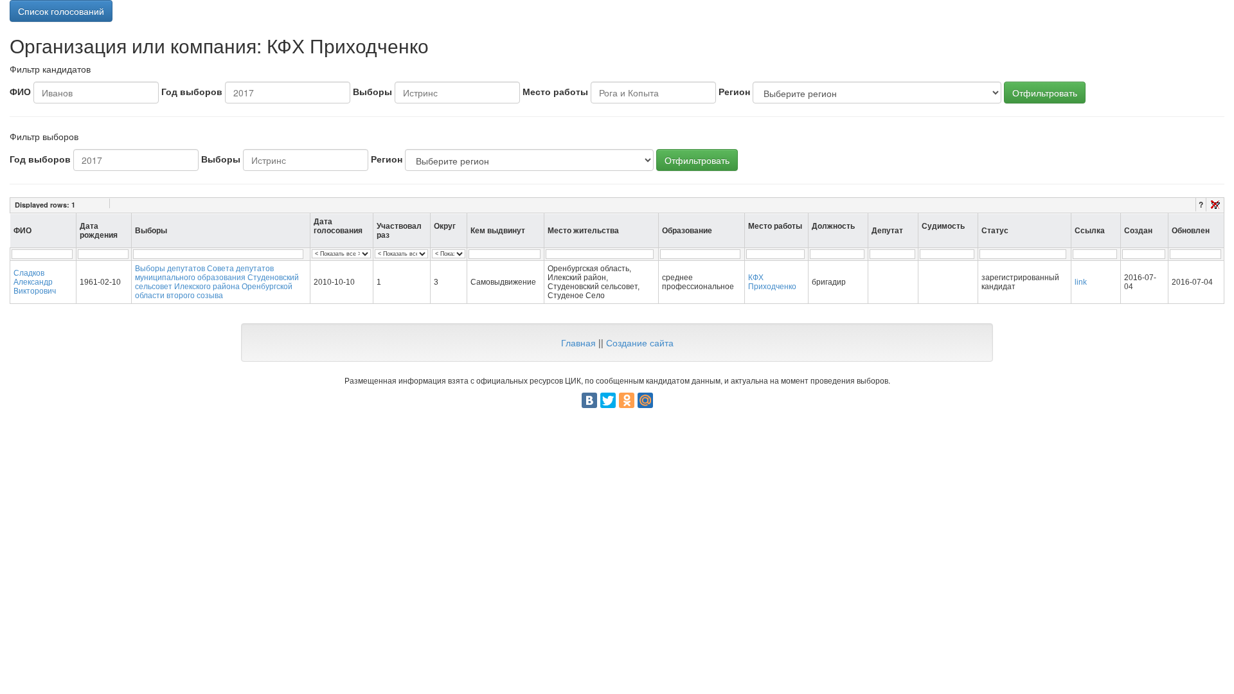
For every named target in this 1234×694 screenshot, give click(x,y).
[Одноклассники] (626, 400)
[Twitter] (608, 400)
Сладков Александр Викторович (34, 282)
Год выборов (191, 91)
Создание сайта (640, 342)
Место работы (555, 91)
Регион (734, 91)
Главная (578, 342)
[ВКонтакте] (589, 400)
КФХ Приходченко (772, 282)
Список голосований (61, 10)
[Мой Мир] (645, 400)
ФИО (20, 91)
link (1081, 282)
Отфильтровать (1044, 92)
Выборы (372, 91)
